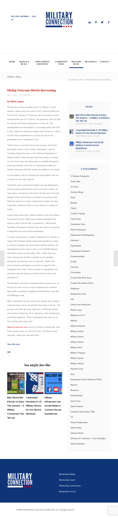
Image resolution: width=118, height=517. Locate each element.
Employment (26, 95)
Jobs (72, 299)
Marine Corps (76, 310)
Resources (75, 390)
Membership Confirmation (70, 486)
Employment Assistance (80, 251)
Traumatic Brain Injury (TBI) (83, 412)
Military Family (77, 331)
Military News (76, 347)
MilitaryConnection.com (17, 327)
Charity (74, 208)
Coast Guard (76, 219)
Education (75, 240)
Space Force (75, 401)
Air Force (74, 187)
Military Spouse (77, 358)
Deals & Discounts (78, 230)
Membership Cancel (67, 480)
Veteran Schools (77, 433)
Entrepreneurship (77, 256)
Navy (73, 374)
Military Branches (78, 326)
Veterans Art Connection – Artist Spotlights (88, 438)
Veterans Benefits (77, 444)
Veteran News (76, 428)
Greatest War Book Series (81, 278)
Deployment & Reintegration (82, 235)
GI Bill (73, 262)
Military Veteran (77, 363)
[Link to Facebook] (108, 22)
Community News (78, 224)
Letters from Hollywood (80, 305)
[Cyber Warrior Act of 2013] (2, 258)
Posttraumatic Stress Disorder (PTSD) (86, 379)
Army (73, 197)
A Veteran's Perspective (80, 176)
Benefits (74, 203)
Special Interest (77, 406)
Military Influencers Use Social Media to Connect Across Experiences (53, 405)
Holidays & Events (78, 294)
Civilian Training (78, 213)
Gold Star (74, 267)
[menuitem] (12, 63)
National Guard (77, 369)
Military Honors (77, 342)
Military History (77, 337)
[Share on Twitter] (9, 352)
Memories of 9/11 (78, 315)
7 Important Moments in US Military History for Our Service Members (33, 405)
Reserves (74, 385)
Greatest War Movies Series (82, 283)
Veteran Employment (79, 422)
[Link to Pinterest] (96, 22)
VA (72, 417)
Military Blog (14, 76)
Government (76, 272)
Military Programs (78, 353)
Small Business (77, 395)
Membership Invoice (67, 491)
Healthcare (75, 289)
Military (74, 321)
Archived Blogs (77, 192)
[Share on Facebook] (7, 352)
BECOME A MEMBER (20, 16)
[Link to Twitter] (102, 22)
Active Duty (75, 181)
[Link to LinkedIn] (89, 22)
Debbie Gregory (17, 101)
